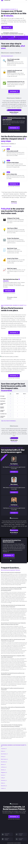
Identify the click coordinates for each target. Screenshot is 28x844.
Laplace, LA (3, 788)
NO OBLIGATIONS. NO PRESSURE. (14, 130)
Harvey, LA (3, 756)
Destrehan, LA (4, 780)
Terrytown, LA (4, 748)
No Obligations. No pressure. (14, 186)
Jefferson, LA (3, 767)
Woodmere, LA (4, 761)
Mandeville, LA (4, 785)
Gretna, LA (3, 751)
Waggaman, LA (4, 772)
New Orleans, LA (4, 753)
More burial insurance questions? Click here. (10, 570)
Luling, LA (3, 777)
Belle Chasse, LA (4, 759)
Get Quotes (6, 27)
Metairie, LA (3, 769)
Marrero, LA (3, 764)
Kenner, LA (3, 775)
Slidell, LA (3, 783)
